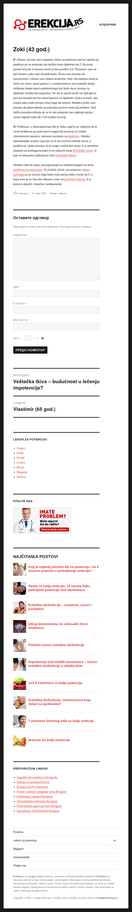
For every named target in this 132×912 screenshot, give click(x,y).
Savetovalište (21, 857)
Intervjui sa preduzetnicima (33, 782)
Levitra (21, 462)
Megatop (22, 472)
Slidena (21, 476)
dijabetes (73, 136)
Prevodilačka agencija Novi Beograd (39, 806)
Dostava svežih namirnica (32, 787)
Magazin (18, 849)
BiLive (20, 467)
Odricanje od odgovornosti (34, 890)
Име (17, 287)
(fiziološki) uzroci (83, 150)
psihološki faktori (66, 155)
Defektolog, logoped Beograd (34, 796)
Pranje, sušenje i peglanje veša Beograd (41, 791)
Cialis (20, 453)
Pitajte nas (19, 865)
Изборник (108, 24)
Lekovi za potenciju (25, 840)
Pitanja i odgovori (58, 193)
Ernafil (21, 457)
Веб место (20, 320)
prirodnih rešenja (74, 179)
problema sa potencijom (27, 169)
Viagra (21, 448)
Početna (18, 832)
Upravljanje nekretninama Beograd (38, 810)
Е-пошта (20, 303)
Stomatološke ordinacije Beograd (37, 801)
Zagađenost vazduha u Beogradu (37, 777)
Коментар (21, 235)
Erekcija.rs (23, 193)
